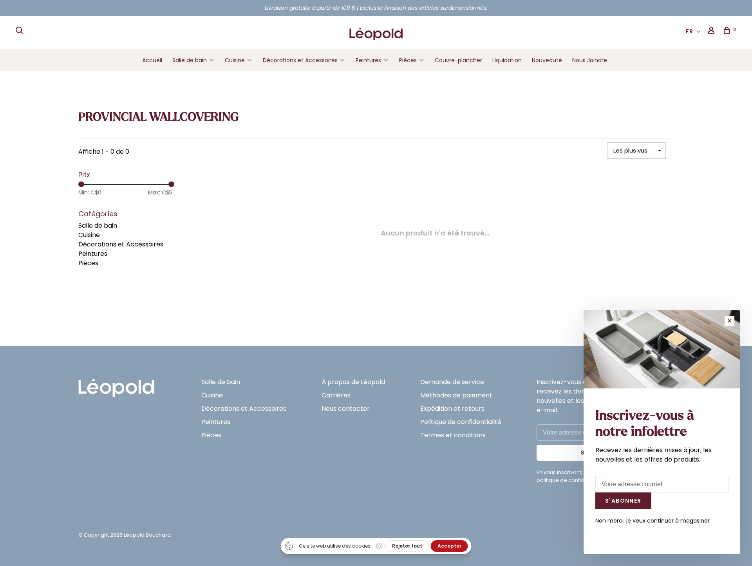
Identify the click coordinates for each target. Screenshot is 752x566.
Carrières (336, 395)
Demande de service (452, 381)
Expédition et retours (452, 408)
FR (690, 31)
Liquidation (507, 60)
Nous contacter (346, 408)
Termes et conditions (453, 435)
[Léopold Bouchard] (116, 384)
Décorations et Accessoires (300, 60)
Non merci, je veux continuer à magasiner (652, 521)
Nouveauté (547, 60)
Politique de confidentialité (460, 421)
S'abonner (623, 501)
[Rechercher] (20, 31)
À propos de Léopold (353, 381)
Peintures (368, 60)
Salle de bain (189, 60)
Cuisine (235, 60)
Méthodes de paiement (456, 395)
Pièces (408, 60)
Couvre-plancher (458, 60)
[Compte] (712, 31)
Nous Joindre (589, 60)
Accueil (152, 60)
